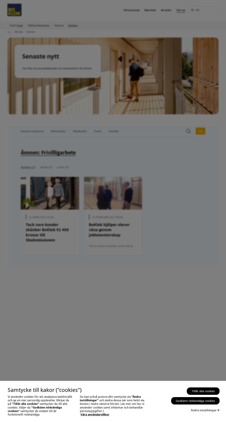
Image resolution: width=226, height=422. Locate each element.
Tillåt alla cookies (203, 391)
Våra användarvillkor (95, 414)
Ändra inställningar (203, 410)
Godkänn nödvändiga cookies (195, 401)
